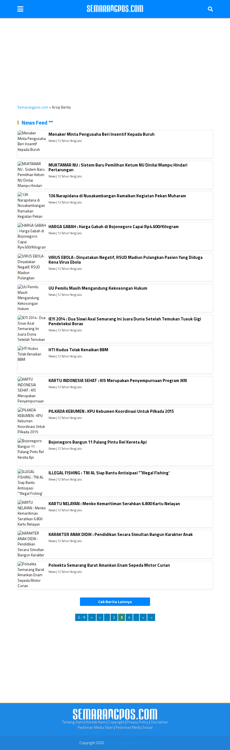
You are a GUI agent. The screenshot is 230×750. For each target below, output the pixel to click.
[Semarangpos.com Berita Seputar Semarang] (115, 9)
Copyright (116, 722)
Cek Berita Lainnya (115, 601)
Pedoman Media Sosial (134, 727)
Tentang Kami (73, 722)
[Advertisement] (115, 57)
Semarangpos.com (32, 107)
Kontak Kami (96, 722)
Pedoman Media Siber (95, 727)
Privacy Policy (137, 722)
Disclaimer (159, 722)
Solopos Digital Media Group (128, 743)
